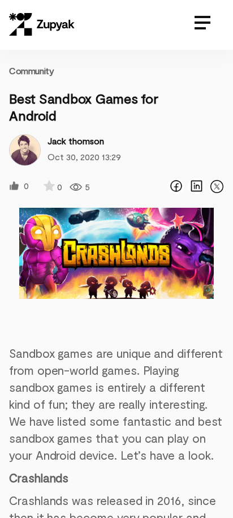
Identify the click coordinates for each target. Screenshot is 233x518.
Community (31, 70)
